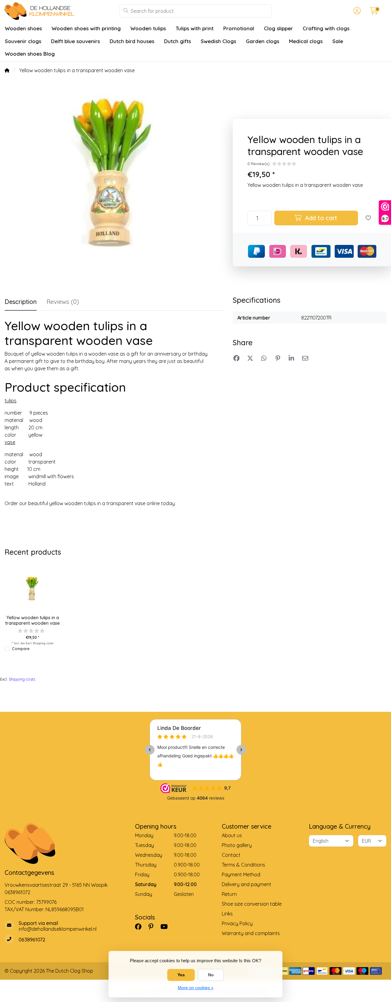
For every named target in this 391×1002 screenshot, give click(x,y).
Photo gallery (237, 845)
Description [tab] (21, 301)
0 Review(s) (258, 163)
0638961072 (17, 892)
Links (227, 914)
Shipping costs (43, 643)
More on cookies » (196, 987)
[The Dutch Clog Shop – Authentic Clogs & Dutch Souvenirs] (62, 11)
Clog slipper (278, 28)
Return (229, 894)
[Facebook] (140, 926)
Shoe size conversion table (252, 904)
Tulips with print (195, 28)
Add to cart (320, 218)
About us (232, 835)
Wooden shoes (23, 28)
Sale (337, 41)
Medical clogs (306, 41)
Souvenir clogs (23, 41)
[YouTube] (166, 926)
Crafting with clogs (326, 28)
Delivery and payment (246, 884)
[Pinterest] (153, 926)
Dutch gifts (177, 41)
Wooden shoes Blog (30, 53)
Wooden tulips (148, 28)
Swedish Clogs (218, 41)
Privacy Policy (237, 923)
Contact (231, 855)
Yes (181, 974)
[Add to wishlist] (368, 218)
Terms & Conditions (243, 865)
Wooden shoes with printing (86, 28)
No (211, 974)
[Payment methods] (295, 971)
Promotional (238, 28)
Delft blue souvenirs (75, 41)
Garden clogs (262, 41)
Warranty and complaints (251, 933)
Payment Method (241, 874)
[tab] (62, 303)
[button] (356, 11)
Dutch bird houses (132, 41)
